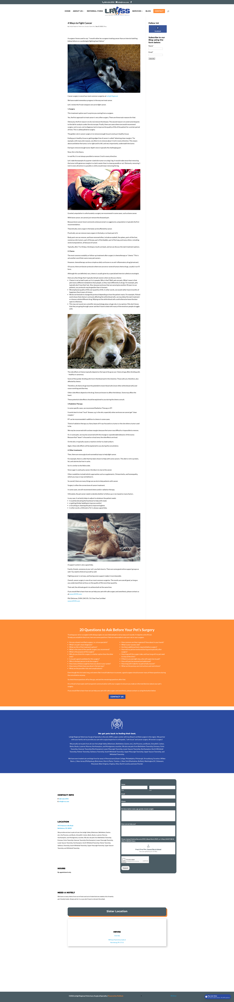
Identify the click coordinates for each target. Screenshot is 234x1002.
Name (123, 784)
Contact (159, 11)
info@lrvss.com (64, 801)
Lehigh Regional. (112, 96)
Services (136, 11)
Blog (148, 11)
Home (67, 11)
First (122, 790)
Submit (125, 868)
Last (150, 790)
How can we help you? (129, 824)
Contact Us (117, 697)
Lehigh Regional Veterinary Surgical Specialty (82, 26)
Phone (123, 801)
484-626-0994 (109, 2)
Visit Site (117, 935)
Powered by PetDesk (115, 996)
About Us (78, 11)
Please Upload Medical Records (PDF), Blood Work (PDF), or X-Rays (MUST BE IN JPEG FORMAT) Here (147, 840)
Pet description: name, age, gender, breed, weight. (138, 809)
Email (123, 794)
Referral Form (95, 11)
